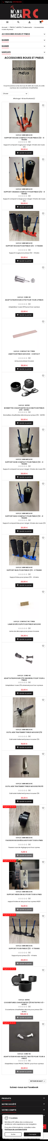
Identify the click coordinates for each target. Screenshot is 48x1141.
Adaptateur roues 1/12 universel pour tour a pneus (24, 679)
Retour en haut (37, 1081)
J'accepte (32, 1134)
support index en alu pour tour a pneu (24, 894)
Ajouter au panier (24, 153)
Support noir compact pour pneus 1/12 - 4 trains (24, 463)
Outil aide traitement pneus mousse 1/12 (24, 732)
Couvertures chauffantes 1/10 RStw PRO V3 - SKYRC (24, 1003)
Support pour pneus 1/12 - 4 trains (24, 948)
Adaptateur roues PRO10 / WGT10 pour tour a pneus (24, 1057)
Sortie (13, 1134)
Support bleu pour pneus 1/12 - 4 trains (24, 570)
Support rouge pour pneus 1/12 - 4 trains (24, 246)
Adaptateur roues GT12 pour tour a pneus (24, 300)
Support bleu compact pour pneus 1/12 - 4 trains (24, 517)
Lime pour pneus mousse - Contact (24, 354)
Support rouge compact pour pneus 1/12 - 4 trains (24, 139)
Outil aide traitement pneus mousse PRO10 (24, 786)
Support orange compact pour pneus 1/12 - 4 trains (24, 193)
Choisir (15, 93)
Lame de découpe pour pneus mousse (24, 624)
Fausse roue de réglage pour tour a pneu (24, 840)
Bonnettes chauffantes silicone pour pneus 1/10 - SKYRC (24, 409)
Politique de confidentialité (16, 1129)
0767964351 (17, 2)
